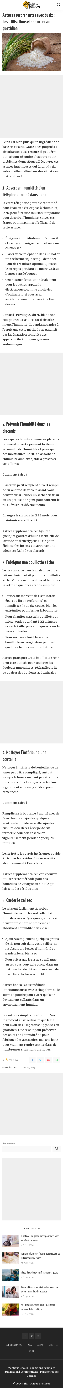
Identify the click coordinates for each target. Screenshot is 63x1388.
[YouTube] (38, 1336)
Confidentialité (29, 1371)
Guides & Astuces (10, 1068)
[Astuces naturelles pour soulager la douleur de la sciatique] (10, 1310)
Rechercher (8, 1143)
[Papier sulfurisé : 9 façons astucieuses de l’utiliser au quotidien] (10, 1258)
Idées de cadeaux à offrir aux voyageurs (39, 1272)
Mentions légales (18, 1368)
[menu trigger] (5, 5)
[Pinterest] (48, 1060)
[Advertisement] (31, 106)
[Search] (59, 5)
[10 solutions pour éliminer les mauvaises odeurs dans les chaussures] (10, 1292)
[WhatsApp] (56, 1060)
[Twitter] (40, 1060)
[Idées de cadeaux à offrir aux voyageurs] (10, 1275)
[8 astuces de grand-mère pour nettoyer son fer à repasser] (10, 1241)
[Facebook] (32, 1060)
